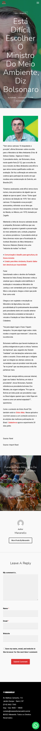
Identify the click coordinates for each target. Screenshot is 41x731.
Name (6, 608)
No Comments (20, 101)
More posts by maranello (20, 540)
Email (6, 621)
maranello (13, 97)
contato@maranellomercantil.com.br (16, 711)
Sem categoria (20, 13)
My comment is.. (10, 573)
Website (6, 633)
